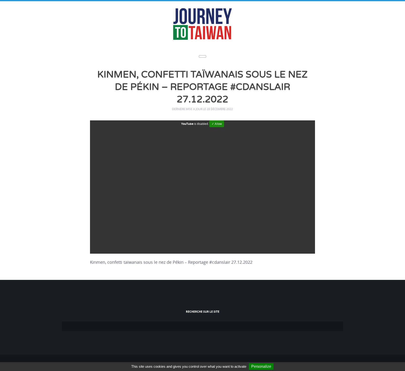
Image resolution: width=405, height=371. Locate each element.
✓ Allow (217, 110)
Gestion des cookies (238, 360)
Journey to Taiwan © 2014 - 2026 (174, 360)
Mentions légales (210, 360)
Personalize (261, 366)
